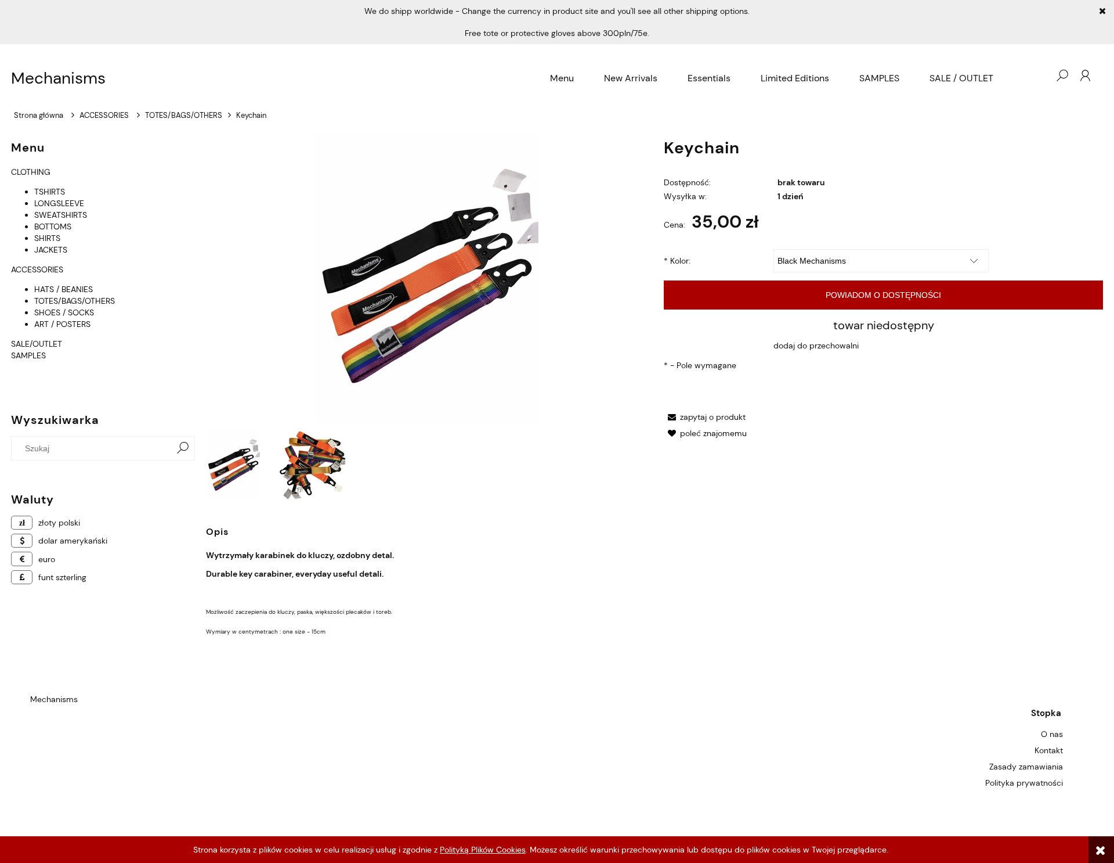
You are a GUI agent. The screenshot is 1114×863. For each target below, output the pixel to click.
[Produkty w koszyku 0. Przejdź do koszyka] (1038, 75)
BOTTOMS (52, 226)
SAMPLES (28, 355)
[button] (705, 417)
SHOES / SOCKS (64, 312)
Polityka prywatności (1024, 783)
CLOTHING (30, 172)
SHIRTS (47, 238)
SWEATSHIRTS (60, 215)
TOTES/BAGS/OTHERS (74, 301)
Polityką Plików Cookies (483, 849)
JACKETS (50, 249)
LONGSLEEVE (59, 203)
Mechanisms (58, 78)
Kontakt (1049, 750)
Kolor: (677, 261)
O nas (1052, 734)
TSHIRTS (49, 191)
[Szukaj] (182, 448)
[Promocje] (12, 378)
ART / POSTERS (62, 324)
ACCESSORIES (37, 269)
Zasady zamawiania (1026, 766)
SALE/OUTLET (36, 344)
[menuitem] (562, 78)
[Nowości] (12, 367)
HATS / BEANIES (63, 289)
